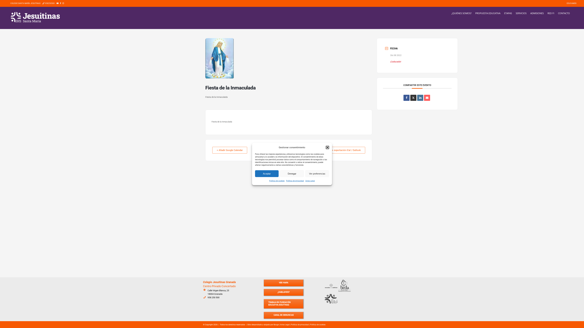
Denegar (292, 173)
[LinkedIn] (420, 98)
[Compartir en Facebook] (406, 98)
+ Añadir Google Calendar (230, 150)
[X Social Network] (413, 98)
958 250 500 (213, 297)
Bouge (276, 325)
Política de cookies (277, 181)
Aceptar (267, 173)
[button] (327, 147)
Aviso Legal (310, 181)
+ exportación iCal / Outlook (346, 150)
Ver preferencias (317, 173)
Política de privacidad (295, 181)
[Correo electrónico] (427, 98)
